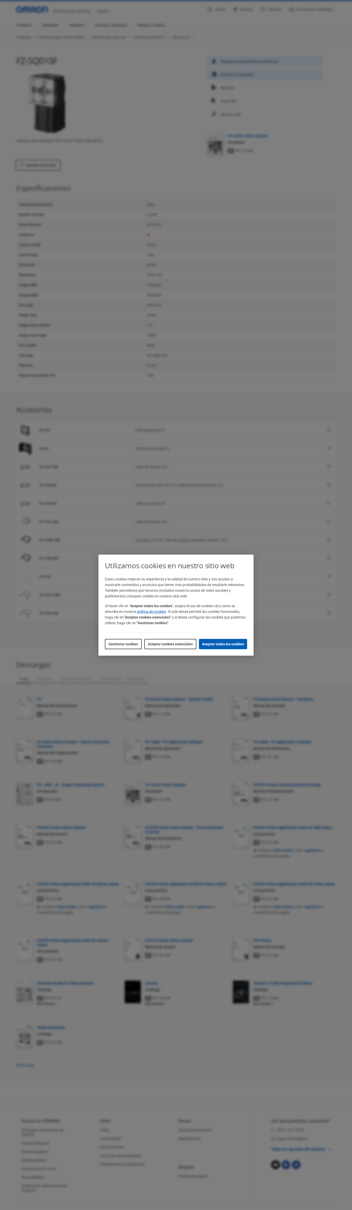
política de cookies (151, 612)
